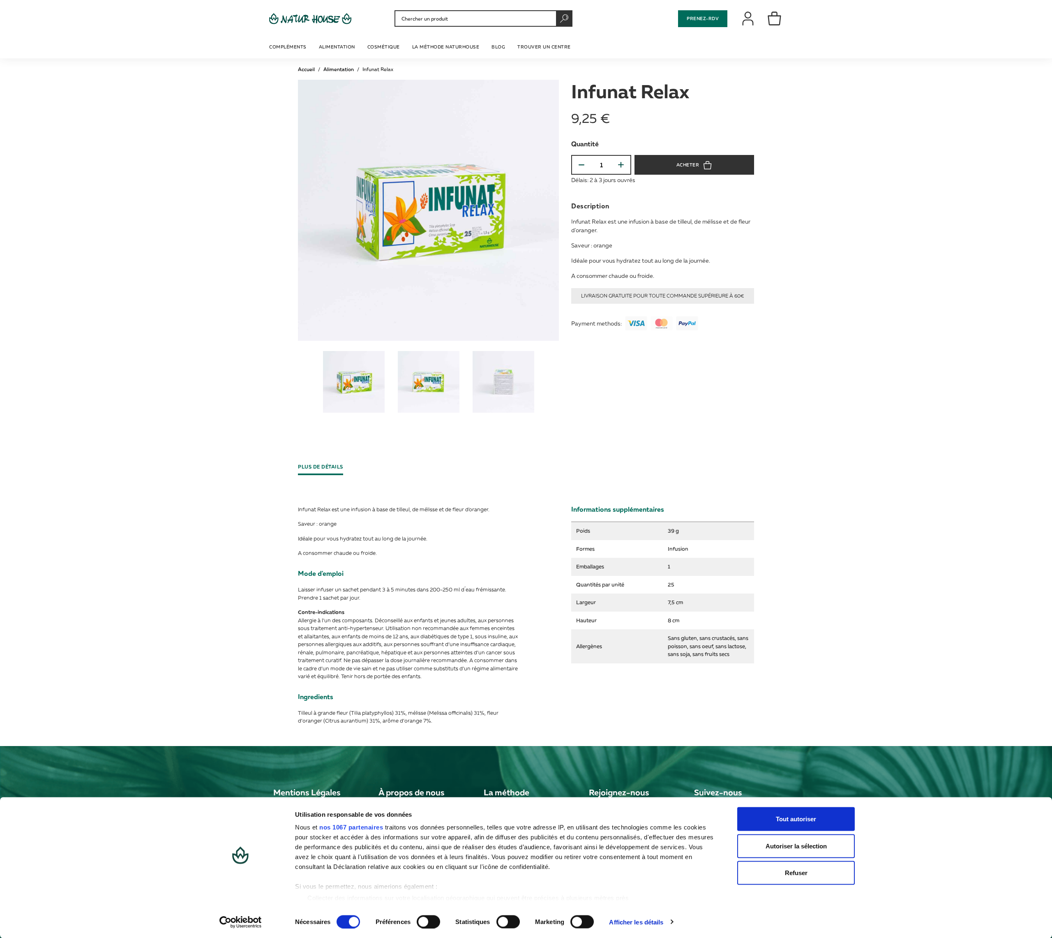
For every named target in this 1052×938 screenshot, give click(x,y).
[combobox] (482, 18)
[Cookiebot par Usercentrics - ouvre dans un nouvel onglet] (241, 922)
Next (556, 383)
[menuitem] (289, 46)
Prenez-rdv (703, 18)
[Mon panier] (774, 18)
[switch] (428, 921)
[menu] (421, 46)
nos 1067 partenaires (351, 827)
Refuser (796, 872)
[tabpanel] (353, 382)
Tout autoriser (796, 819)
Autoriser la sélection (796, 845)
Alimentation (338, 69)
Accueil (306, 69)
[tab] (323, 467)
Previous (301, 383)
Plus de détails (320, 467)
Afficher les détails (636, 921)
